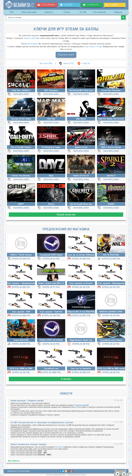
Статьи (67, 12)
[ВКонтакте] (60, 471)
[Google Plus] (72, 471)
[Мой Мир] (69, 471)
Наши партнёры (29, 12)
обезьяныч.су (13, 471)
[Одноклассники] (66, 471)
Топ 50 (83, 12)
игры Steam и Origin (93, 46)
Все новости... (14, 461)
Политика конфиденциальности (55, 474)
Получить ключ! (66, 54)
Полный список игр (66, 214)
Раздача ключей (81, 405)
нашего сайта (30, 38)
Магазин (58, 447)
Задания (118, 12)
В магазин (66, 379)
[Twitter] (63, 471)
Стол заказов (99, 12)
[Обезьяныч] (20, 5)
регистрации (32, 44)
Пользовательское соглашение (76, 474)
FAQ (11, 12)
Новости (49, 12)
